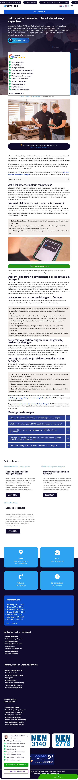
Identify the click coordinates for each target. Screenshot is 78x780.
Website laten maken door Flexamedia (51, 771)
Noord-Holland (35, 97)
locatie (27, 97)
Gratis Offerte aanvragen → (39, 147)
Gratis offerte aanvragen (39, 266)
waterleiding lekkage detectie (41, 398)
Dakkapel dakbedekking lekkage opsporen (17, 472)
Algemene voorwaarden (50, 774)
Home (22, 97)
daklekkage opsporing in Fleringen (19, 398)
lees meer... (12, 495)
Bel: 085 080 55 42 (17, 771)
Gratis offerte (38, 12)
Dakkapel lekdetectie (15, 508)
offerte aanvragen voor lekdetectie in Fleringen (33, 404)
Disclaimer (36, 774)
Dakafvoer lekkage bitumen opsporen (56, 472)
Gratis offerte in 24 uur (15, 764)
